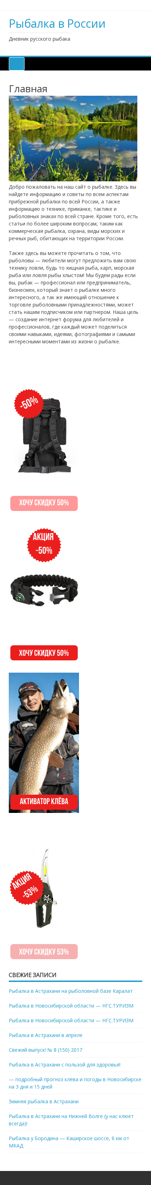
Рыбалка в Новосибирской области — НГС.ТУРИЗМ (71, 1005)
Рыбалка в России (57, 23)
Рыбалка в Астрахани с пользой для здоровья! (64, 1064)
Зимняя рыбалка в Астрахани (44, 1101)
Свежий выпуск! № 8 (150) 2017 (45, 1049)
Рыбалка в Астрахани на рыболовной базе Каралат (71, 991)
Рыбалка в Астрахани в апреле (46, 1035)
